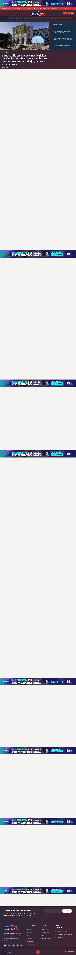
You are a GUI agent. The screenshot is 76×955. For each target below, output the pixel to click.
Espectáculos (42, 179)
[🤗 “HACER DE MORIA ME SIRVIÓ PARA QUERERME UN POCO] (12, 368)
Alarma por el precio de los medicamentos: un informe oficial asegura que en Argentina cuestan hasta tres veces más (23, 504)
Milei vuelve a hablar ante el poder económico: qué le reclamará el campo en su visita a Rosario (19, 222)
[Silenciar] (66, 952)
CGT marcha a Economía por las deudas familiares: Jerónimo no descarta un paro (23, 107)
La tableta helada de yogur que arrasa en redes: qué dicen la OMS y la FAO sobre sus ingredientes (56, 859)
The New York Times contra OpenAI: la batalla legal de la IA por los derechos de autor (23, 879)
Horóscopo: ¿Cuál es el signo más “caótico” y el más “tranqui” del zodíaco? (60, 808)
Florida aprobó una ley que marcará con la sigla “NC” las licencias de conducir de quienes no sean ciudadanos (23, 740)
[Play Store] (21, 8)
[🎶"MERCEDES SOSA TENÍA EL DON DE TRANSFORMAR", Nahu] (29, 358)
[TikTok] (17, 8)
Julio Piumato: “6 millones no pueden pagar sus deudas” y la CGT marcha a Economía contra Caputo (23, 91)
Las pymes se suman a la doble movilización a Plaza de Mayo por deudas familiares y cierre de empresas (23, 243)
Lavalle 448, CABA (62, 937)
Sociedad (3, 145)
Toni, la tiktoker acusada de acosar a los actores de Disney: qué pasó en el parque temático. (24, 622)
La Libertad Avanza (48, 18)
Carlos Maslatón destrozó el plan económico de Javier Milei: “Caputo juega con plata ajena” (18, 183)
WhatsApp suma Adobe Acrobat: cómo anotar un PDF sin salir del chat (18, 859)
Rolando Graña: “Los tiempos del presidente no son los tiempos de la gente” (33, 90)
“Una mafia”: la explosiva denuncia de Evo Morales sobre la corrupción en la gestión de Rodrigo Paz (33, 107)
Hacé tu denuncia (62, 931)
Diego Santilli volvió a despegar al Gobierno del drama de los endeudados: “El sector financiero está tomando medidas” (23, 326)
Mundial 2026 (19, 18)
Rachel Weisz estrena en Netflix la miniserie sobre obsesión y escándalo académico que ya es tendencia (23, 613)
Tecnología (30, 941)
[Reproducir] (38, 952)
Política (41, 145)
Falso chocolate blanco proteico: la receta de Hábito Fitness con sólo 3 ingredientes (60, 869)
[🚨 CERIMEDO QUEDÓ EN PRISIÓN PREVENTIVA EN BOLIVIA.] (64, 358)
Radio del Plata (39, 18)
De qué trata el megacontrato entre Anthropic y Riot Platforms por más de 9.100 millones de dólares (55, 492)
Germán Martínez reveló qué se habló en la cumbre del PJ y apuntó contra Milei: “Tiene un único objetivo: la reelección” (24, 433)
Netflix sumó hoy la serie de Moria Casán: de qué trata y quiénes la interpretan (57, 183)
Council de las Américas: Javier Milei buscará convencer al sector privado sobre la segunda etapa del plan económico (24, 335)
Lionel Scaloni (69, 18)
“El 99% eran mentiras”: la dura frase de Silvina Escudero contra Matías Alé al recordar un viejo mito (62, 31)
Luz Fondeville (5, 67)
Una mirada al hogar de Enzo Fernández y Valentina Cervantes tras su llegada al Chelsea (63, 39)
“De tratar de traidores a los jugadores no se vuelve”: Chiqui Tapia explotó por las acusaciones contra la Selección (61, 328)
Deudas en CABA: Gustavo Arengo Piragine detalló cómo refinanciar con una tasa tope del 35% (10, 104)
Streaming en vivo (46, 938)
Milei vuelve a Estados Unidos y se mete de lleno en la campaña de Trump (24, 729)
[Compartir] (61, 952)
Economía (3, 179)
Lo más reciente (45, 932)
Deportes (29, 938)
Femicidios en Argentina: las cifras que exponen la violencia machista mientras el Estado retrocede (24, 442)
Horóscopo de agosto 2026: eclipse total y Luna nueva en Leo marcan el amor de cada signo (60, 799)
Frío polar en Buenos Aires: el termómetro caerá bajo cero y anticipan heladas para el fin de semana (18, 149)
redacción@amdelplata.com (64, 934)
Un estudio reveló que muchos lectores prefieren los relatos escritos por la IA (23, 869)
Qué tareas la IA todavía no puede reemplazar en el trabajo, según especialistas (61, 513)
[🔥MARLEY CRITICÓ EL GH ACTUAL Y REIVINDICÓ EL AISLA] (12, 358)
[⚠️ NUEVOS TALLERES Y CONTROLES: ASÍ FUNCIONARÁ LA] (29, 368)
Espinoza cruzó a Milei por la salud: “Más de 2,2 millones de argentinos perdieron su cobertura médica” (23, 233)
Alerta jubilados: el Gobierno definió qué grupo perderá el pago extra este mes (18, 315)
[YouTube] (19, 8)
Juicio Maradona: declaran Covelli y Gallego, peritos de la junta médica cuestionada (60, 729)
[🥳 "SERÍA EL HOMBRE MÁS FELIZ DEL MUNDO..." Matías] (46, 358)
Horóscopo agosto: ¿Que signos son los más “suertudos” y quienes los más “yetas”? (54, 788)
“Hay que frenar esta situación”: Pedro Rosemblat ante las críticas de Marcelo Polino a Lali (19, 602)
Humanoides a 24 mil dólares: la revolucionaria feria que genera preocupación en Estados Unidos (61, 503)
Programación (44, 929)
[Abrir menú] (3, 13)
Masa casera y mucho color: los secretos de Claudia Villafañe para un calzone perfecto (61, 879)
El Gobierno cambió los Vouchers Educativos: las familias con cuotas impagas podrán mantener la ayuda (19, 789)
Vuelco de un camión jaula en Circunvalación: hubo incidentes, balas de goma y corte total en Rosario (18, 492)
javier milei (12, 18)
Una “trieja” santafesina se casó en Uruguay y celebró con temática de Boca (22, 513)
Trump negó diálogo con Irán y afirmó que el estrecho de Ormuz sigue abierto (17, 719)
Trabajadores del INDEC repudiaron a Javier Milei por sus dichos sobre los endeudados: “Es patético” (19, 421)
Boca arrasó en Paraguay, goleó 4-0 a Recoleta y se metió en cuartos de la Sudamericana (61, 337)
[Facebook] (13, 8)
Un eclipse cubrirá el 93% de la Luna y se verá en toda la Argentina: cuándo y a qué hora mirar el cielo (63, 47)
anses (62, 18)
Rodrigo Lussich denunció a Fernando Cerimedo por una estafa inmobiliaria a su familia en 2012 (56, 719)
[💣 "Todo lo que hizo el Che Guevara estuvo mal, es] (64, 368)
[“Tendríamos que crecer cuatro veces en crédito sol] (46, 368)
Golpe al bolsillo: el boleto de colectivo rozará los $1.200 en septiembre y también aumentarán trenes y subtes (23, 800)
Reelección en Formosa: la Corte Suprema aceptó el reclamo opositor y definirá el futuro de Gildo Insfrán (56, 149)
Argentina (56, 18)
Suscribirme (67, 911)
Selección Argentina (29, 18)
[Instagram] (15, 8)
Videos (42, 935)
